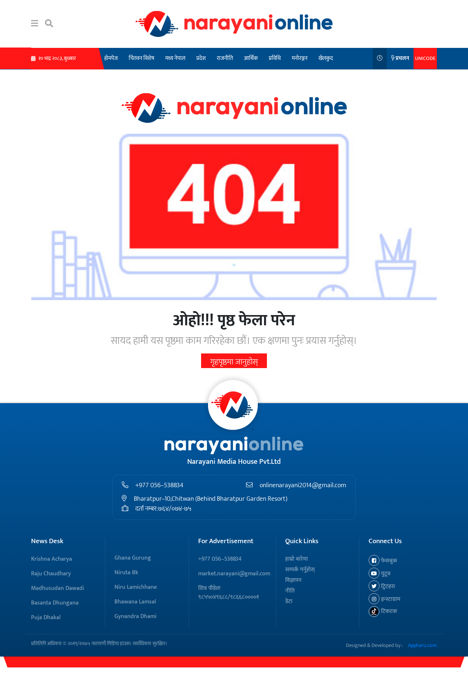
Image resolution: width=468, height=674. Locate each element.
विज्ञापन (293, 580)
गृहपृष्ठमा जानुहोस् (234, 362)
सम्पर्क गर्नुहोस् (300, 570)
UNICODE (425, 58)
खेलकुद (325, 58)
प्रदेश (201, 58)
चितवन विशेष (141, 58)
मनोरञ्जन (299, 58)
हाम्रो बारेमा (296, 559)
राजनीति (225, 58)
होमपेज (111, 58)
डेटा (288, 601)
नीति (290, 591)
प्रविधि (275, 58)
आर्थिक (251, 58)
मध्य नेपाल (175, 58)
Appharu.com (422, 645)
